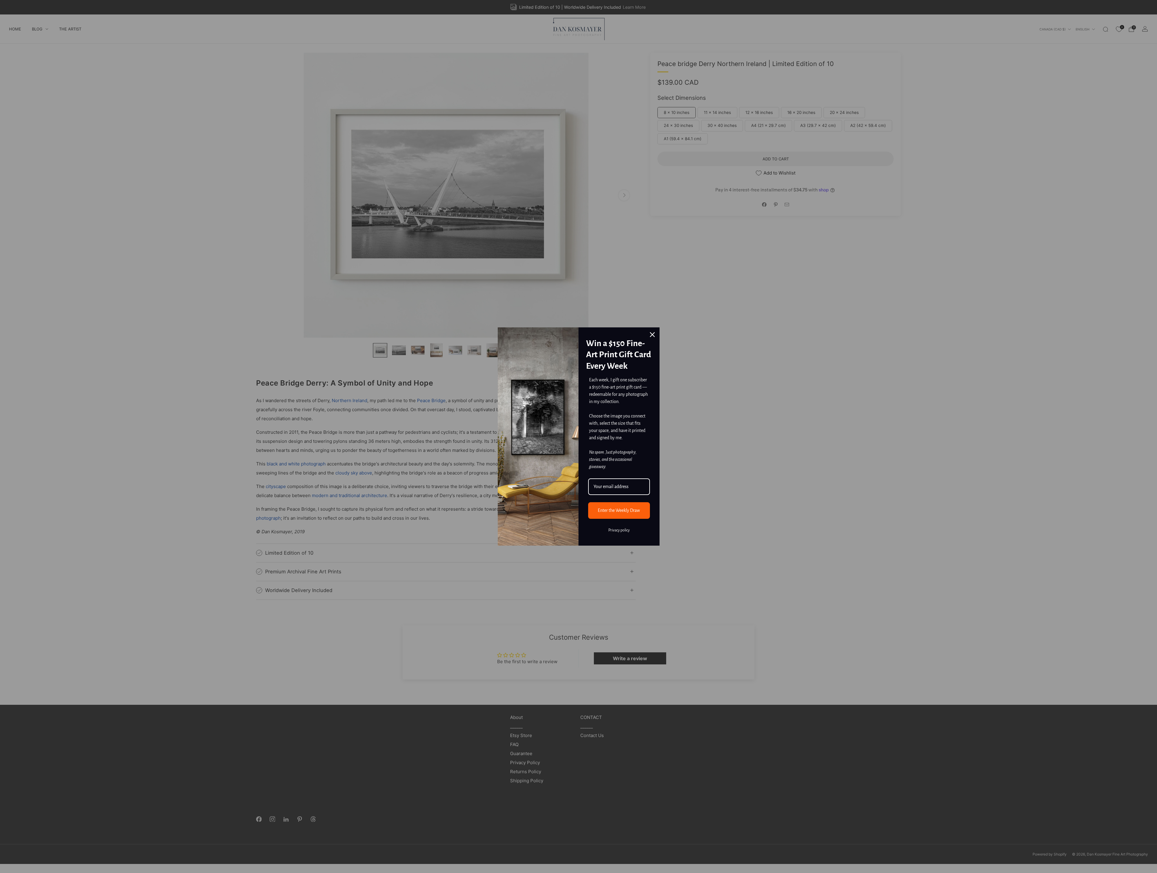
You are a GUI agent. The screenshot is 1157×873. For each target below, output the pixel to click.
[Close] (652, 334)
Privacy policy (619, 530)
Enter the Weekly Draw (619, 510)
